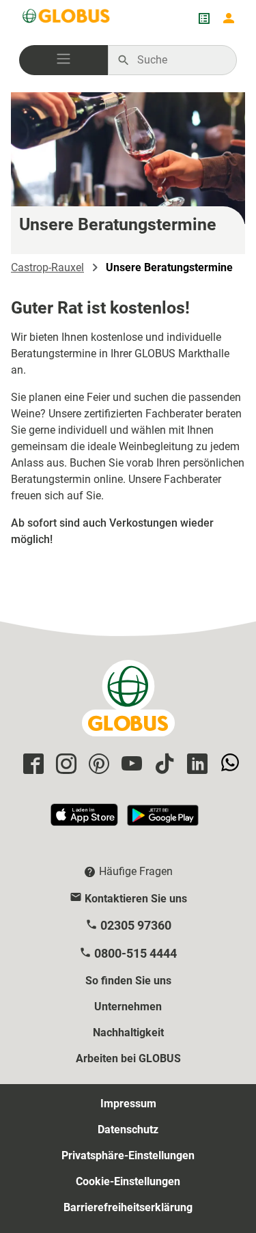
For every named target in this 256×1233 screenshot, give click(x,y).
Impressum (128, 1103)
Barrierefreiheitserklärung (128, 1207)
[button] (63, 60)
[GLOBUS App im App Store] (85, 820)
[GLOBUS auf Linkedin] (195, 764)
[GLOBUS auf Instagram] (64, 764)
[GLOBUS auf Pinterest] (97, 764)
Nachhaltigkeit (128, 1032)
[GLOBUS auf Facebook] (31, 764)
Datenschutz (128, 1129)
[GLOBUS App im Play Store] (162, 820)
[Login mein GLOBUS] (229, 18)
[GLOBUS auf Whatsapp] (228, 764)
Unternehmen (128, 1006)
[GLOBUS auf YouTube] (130, 764)
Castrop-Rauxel (47, 267)
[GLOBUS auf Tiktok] (162, 764)
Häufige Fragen (136, 871)
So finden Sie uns (128, 980)
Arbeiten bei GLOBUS (128, 1058)
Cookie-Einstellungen (128, 1181)
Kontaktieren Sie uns (136, 898)
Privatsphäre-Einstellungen (128, 1155)
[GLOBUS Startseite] (67, 18)
